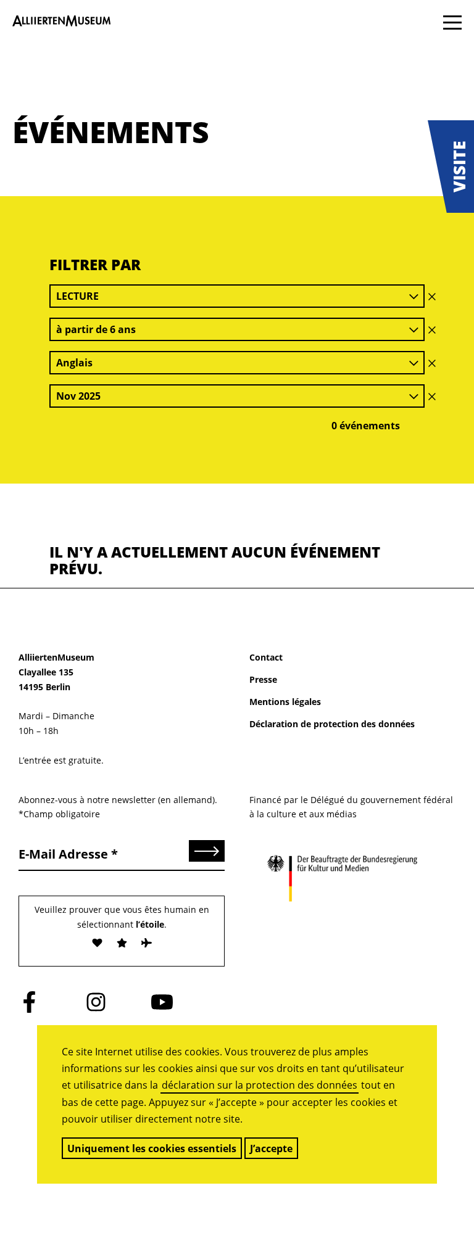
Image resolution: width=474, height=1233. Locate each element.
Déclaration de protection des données (332, 724)
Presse (263, 679)
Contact (266, 657)
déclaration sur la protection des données (259, 1085)
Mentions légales (285, 701)
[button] (451, 166)
